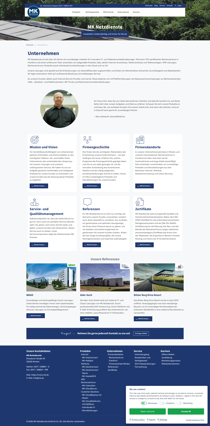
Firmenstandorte (148, 147)
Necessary (152, 403)
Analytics (170, 403)
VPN (83, 379)
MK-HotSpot (87, 360)
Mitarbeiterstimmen (170, 364)
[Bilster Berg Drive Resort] (159, 277)
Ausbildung (167, 357)
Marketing (187, 403)
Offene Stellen (168, 354)
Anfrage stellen (141, 333)
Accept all (186, 411)
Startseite (148, 5)
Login (179, 5)
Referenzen (91, 209)
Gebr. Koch (86, 295)
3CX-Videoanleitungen (145, 364)
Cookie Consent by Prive (195, 420)
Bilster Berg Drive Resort (147, 295)
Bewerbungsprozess (171, 360)
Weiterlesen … (40, 186)
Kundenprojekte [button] (103, 235)
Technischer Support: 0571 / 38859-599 (57, 6)
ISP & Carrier (108, 12)
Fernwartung (141, 367)
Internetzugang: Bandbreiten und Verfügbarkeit (142, 357)
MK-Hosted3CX (89, 376)
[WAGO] (51, 277)
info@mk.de (38, 378)
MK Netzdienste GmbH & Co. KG (47, 421)
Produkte (76, 12)
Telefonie (85, 364)
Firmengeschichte (96, 147)
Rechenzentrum (88, 382)
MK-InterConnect (90, 357)
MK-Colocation (88, 385)
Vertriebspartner (92, 12)
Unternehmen (123, 12)
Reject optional (147, 411)
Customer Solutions (90, 392)
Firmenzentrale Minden (119, 364)
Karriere (136, 12)
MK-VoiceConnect (90, 367)
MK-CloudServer (89, 388)
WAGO (29, 295)
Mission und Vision (43, 147)
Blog (156, 5)
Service (162, 5)
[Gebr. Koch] (105, 277)
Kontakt (170, 5)
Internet (84, 354)
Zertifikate (143, 209)
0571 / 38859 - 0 (41, 367)
